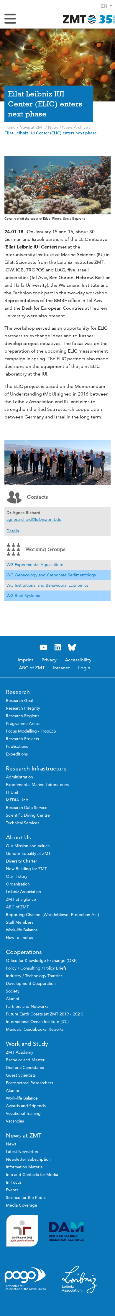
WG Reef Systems (23, 595)
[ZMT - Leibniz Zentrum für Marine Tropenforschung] (87, 19)
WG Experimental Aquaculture (34, 564)
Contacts (37, 497)
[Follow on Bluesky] (72, 647)
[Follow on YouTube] (43, 647)
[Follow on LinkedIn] (57, 647)
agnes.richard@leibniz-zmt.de (33, 519)
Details (12, 530)
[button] (106, 6)
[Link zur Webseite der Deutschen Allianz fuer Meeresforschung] (80, 1231)
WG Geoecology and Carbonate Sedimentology (51, 575)
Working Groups (45, 549)
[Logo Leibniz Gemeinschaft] (80, 1279)
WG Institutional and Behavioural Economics (47, 585)
